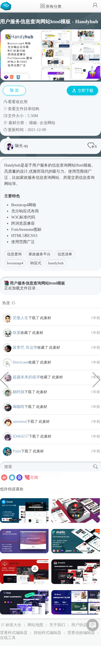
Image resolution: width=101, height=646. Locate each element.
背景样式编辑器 (13, 633)
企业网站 (47, 123)
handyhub (56, 263)
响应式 (25, 211)
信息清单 (65, 254)
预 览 (14, 90)
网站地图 (35, 625)
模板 (33, 123)
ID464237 (21, 436)
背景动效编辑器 (81, 633)
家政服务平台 (39, 254)
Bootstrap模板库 (7, 5)
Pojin (17, 451)
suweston (20, 421)
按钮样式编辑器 (47, 633)
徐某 (16, 333)
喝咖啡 (18, 407)
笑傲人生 (20, 318)
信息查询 (14, 254)
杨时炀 (18, 392)
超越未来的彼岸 (26, 377)
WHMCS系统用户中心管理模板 (97, 379)
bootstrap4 (15, 263)
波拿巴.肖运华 (25, 347)
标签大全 (13, 625)
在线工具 (8, 638)
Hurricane (20, 362)
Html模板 (83, 165)
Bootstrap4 (19, 205)
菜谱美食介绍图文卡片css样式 (4, 379)
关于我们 (57, 625)
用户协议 (79, 625)
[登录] (95, 6)
